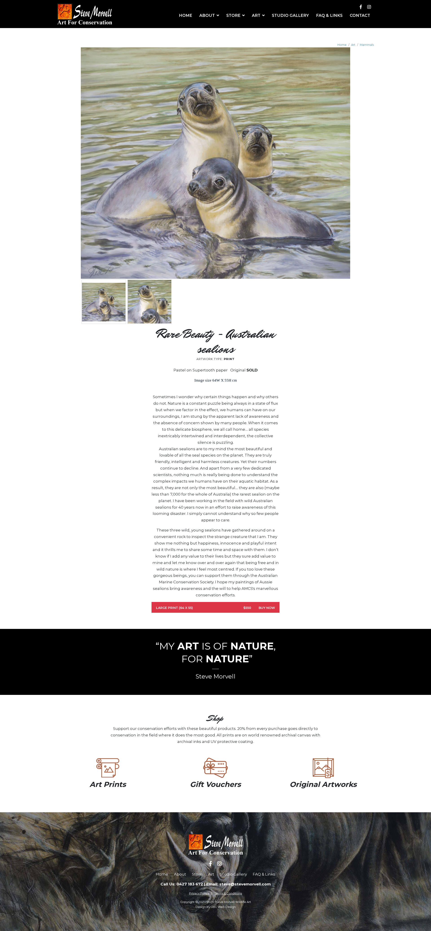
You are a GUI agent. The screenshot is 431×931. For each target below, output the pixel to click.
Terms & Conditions (228, 893)
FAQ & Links (264, 874)
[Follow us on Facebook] (361, 7)
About (180, 874)
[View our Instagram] (369, 7)
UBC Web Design (223, 907)
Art (353, 44)
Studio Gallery (233, 874)
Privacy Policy (199, 893)
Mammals (367, 44)
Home (342, 44)
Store (197, 874)
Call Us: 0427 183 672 (182, 884)
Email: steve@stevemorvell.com (238, 884)
